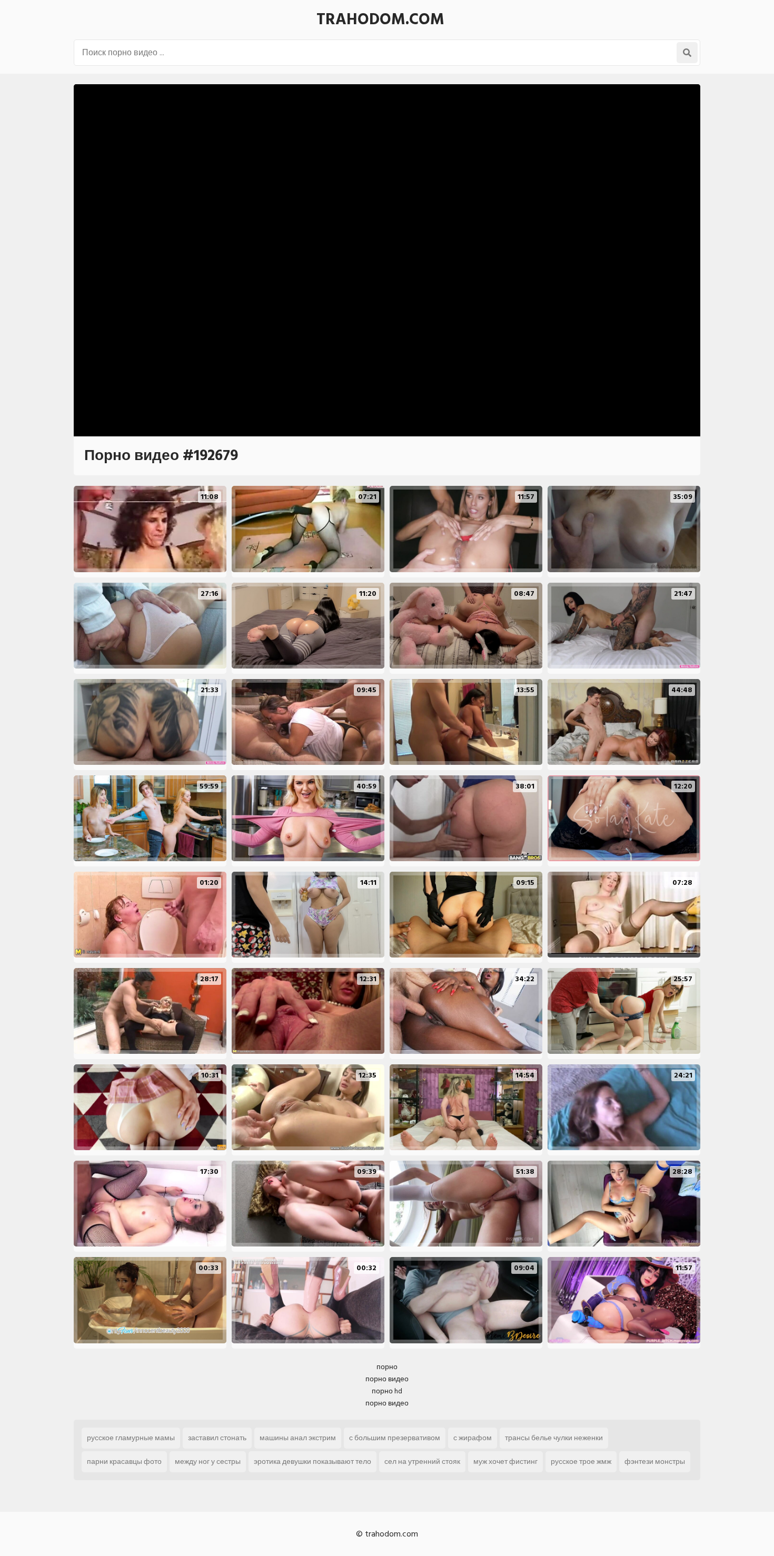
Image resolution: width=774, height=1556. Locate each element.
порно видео (387, 1379)
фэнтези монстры (654, 1461)
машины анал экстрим (298, 1438)
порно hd (387, 1391)
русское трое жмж (581, 1461)
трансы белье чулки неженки (554, 1438)
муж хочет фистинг (505, 1461)
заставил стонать (217, 1438)
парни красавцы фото (124, 1461)
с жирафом (472, 1438)
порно (387, 1367)
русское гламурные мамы (131, 1438)
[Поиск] (687, 52)
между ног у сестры (208, 1461)
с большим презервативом (394, 1438)
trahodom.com (380, 19)
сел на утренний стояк (422, 1461)
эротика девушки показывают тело (312, 1461)
